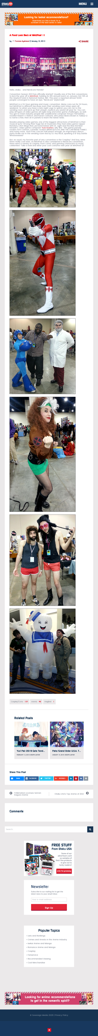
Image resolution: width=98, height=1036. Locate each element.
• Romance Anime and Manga (40, 947)
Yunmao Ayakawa (21, 41)
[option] (31, 740)
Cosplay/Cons (19, 702)
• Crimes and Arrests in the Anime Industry (46, 940)
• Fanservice (32, 955)
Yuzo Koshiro (48, 128)
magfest (49, 702)
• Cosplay (30, 951)
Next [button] (81, 738)
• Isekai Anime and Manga (39, 943)
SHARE (84, 41)
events (36, 702)
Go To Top (49, 1030)
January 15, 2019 (58, 755)
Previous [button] (16, 738)
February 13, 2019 (23, 755)
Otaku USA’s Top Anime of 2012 (69, 794)
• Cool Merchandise (35, 963)
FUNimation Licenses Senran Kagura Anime (27, 794)
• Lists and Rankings (35, 936)
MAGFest (34, 96)
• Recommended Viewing (38, 959)
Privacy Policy (61, 1015)
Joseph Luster (35, 755)
